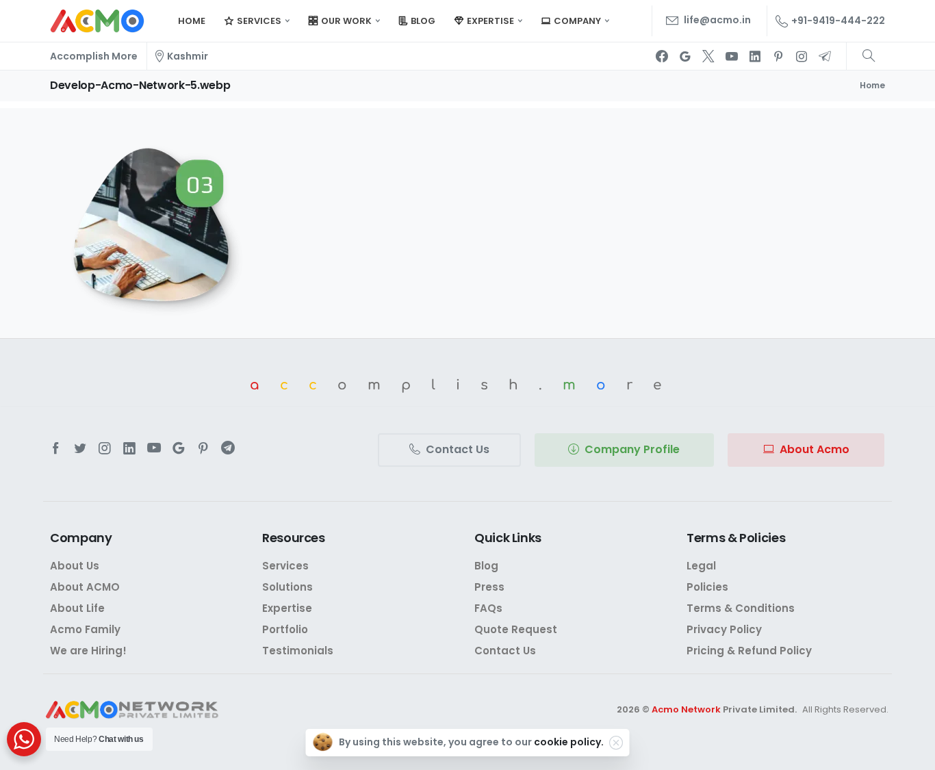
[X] (708, 56)
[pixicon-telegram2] (228, 448)
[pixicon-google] (178, 448)
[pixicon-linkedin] (129, 448)
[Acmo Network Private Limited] (132, 710)
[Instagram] (801, 56)
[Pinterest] (778, 56)
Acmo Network (686, 709)
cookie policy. (569, 742)
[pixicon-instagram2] (104, 448)
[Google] (685, 56)
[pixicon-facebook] (55, 448)
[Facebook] (662, 56)
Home (872, 85)
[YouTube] (731, 56)
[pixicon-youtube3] (154, 448)
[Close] (616, 742)
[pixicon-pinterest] (203, 448)
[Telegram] (824, 56)
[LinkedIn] (755, 56)
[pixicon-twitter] (80, 448)
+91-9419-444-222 (838, 20)
